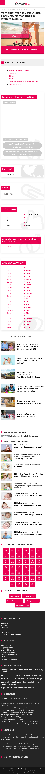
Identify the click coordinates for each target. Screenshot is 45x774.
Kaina (9, 276)
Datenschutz (5, 632)
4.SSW (26, 550)
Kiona (9, 279)
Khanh (28, 271)
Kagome (10, 299)
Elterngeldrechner (32, 601)
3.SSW (19, 550)
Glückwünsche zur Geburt (10, 721)
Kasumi (9, 282)
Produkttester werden (9, 701)
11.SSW (32, 556)
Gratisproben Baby (8, 717)
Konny (28, 276)
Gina (8, 324)
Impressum (5, 630)
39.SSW (26, 584)
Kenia (9, 290)
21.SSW (19, 567)
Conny (28, 285)
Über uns (4, 627)
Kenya (9, 293)
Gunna (28, 279)
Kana (28, 327)
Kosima (9, 304)
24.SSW (39, 567)
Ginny (28, 313)
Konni (28, 282)
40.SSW (32, 584)
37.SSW (12, 584)
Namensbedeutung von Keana (19, 70)
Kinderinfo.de (20, 769)
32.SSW (12, 578)
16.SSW (26, 561)
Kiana (9, 296)
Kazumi (9, 285)
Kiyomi (9, 307)
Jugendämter (6, 712)
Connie (28, 268)
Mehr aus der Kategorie (21, 336)
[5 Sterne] (9, 436)
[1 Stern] (2, 436)
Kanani (9, 319)
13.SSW (6, 561)
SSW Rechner (14, 596)
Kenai (28, 296)
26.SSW (12, 573)
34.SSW (26, 578)
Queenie (29, 319)
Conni (9, 327)
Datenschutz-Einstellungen (11, 634)
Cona (28, 316)
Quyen (28, 324)
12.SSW (39, 556)
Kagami (9, 302)
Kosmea (10, 310)
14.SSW (12, 561)
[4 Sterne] (7, 436)
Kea (8, 268)
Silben (11, 76)
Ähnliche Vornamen (15, 84)
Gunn (28, 310)
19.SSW (6, 567)
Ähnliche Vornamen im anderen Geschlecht (23, 82)
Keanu (9, 246)
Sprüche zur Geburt (8, 719)
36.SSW (39, 578)
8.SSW (12, 556)
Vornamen (5, 724)
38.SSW (19, 584)
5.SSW (32, 550)
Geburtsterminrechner (14, 601)
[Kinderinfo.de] (22, 3)
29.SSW (32, 573)
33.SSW (19, 578)
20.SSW (12, 567)
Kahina (9, 273)
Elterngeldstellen (7, 710)
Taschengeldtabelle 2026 (10, 715)
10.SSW (26, 556)
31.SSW (6, 578)
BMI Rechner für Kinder (9, 659)
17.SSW (32, 561)
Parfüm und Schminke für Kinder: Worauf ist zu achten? (21, 675)
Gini (27, 302)
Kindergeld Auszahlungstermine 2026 (15, 703)
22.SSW (26, 567)
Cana (28, 290)
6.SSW (39, 550)
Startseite (4, 623)
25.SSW (6, 573)
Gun (27, 288)
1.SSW (6, 550)
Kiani (27, 304)
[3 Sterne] (5, 436)
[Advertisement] (22, 121)
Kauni (9, 321)
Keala (9, 271)
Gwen (28, 273)
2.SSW (12, 550)
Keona (9, 313)
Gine (27, 299)
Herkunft (12, 73)
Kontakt (4, 625)
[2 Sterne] (4, 436)
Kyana (28, 307)
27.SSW (19, 573)
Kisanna (9, 316)
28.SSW (26, 573)
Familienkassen (7, 708)
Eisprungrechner (29, 596)
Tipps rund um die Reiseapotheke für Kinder (17, 688)
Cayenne (29, 293)
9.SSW (19, 556)
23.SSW (32, 567)
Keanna (9, 288)
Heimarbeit (5, 699)
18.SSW (39, 561)
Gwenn (28, 321)
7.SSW (6, 556)
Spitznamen (13, 79)
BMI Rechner (5, 657)
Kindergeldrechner (22, 605)
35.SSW (32, 578)
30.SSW (39, 573)
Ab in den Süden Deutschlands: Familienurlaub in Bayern (22, 679)
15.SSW (19, 561)
